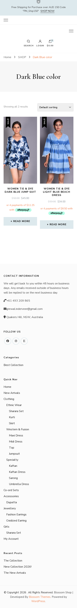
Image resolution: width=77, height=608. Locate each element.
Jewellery (10, 508)
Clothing (9, 399)
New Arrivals (12, 393)
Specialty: (12, 460)
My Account (11, 539)
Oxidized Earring (16, 521)
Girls (6, 527)
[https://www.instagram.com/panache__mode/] (16, 341)
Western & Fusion (17, 429)
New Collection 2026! (18, 567)
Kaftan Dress (17, 472)
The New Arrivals (15, 573)
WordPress (38, 601)
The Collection (13, 561)
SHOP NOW (47, 11)
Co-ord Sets (11, 490)
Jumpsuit (14, 454)
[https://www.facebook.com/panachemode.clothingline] (7, 341)
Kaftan (13, 466)
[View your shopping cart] (50, 42)
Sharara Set (16, 411)
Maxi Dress (16, 435)
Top (11, 448)
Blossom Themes (39, 597)
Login (40, 45)
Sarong (13, 478)
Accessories (11, 496)
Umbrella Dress (19, 484)
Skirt (12, 423)
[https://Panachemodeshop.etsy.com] (24, 341)
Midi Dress (15, 442)
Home (7, 387)
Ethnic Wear (14, 405)
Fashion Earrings (16, 514)
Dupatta (11, 502)
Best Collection (13, 365)
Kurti (12, 417)
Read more (21, 221)
